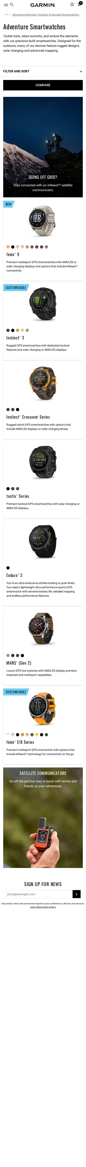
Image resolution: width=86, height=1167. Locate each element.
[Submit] (77, 894)
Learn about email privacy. (43, 907)
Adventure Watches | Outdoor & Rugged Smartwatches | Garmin (46, 14)
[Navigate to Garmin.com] (43, 5)
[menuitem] (12, 5)
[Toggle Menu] (2, 4)
